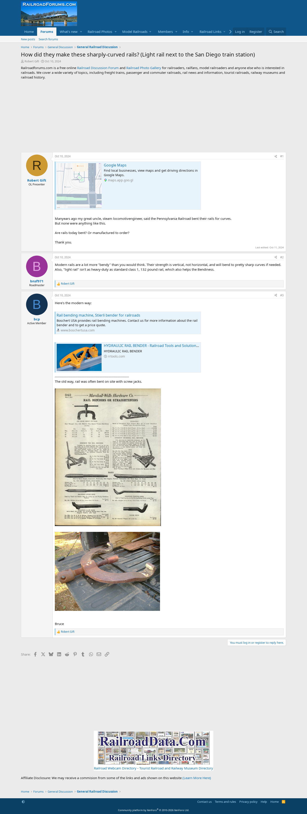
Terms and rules (225, 802)
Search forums (48, 39)
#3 (282, 295)
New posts (28, 39)
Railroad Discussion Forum (98, 67)
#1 (282, 156)
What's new (69, 31)
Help (264, 802)
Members (165, 31)
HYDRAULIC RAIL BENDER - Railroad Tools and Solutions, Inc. (155, 345)
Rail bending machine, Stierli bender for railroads (98, 315)
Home (29, 31)
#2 (282, 257)
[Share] (276, 156)
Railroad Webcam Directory (115, 768)
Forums (46, 31)
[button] (81, 31)
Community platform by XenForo (153, 810)
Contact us (204, 802)
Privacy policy (248, 802)
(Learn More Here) (196, 778)
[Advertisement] (153, 115)
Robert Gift (31, 61)
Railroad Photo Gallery (143, 67)
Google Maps (115, 165)
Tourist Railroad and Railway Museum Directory (176, 768)
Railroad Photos (100, 31)
